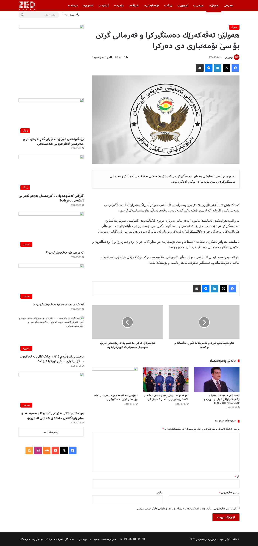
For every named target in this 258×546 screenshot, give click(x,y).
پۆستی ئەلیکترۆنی (229, 492)
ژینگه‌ (169, 6)
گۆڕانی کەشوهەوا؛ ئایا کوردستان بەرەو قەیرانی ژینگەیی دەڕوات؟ (51, 198)
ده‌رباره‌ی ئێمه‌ (108, 539)
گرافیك (105, 6)
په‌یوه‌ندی (94, 539)
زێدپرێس (229, 57)
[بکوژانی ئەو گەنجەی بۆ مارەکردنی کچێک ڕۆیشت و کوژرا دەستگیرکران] (114, 379)
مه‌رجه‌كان (24, 539)
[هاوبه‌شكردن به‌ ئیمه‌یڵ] (200, 68)
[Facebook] (235, 68)
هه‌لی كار (69, 539)
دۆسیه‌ (120, 6)
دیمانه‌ (74, 6)
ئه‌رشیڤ (58, 539)
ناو (237, 476)
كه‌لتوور (89, 6)
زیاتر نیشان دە (51, 432)
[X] (226, 68)
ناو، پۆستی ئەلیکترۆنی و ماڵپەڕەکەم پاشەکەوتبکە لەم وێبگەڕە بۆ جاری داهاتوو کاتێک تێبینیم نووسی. (186, 508)
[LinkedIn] (217, 68)
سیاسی (200, 6)
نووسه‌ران (82, 539)
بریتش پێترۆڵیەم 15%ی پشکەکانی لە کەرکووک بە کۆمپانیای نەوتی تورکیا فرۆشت (52, 359)
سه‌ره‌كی (228, 6)
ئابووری (184, 6)
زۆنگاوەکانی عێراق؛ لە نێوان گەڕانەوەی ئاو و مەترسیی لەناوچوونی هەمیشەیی (53, 141)
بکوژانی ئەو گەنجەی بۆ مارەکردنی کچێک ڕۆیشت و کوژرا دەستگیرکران (115, 397)
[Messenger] (208, 68)
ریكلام (49, 539)
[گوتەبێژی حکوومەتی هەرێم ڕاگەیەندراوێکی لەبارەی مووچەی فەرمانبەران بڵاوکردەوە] (216, 379)
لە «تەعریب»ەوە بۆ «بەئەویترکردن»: (58, 304)
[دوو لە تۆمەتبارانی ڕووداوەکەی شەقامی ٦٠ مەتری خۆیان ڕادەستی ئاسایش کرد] (165, 379)
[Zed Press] (28, 5)
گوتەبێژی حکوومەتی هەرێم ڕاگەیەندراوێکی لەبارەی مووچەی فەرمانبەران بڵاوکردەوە (221, 399)
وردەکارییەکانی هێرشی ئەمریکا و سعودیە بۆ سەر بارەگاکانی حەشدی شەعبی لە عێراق (52, 416)
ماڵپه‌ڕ (159, 492)
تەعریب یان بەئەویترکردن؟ (65, 252)
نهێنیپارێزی (37, 539)
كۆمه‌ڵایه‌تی (152, 6)
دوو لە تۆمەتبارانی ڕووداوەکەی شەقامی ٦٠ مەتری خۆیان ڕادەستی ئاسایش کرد (166, 397)
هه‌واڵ (214, 6)
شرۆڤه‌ (135, 6)
